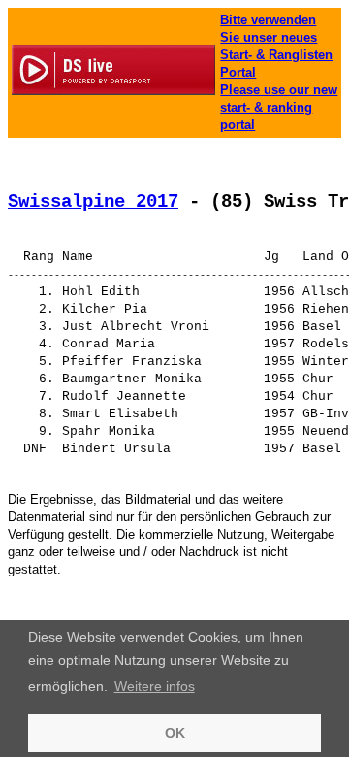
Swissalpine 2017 (93, 202)
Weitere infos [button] (154, 686)
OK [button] (175, 733)
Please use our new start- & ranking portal (278, 107)
